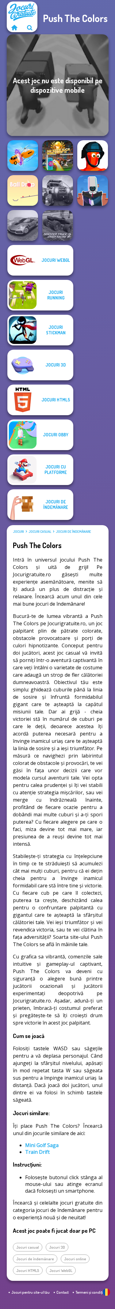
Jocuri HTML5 (27, 1270)
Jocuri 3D (57, 1247)
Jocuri (18, 531)
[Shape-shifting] (22, 155)
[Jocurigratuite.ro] (14, 27)
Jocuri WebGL (60, 1270)
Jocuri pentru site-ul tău (30, 1292)
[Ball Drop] (22, 190)
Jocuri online (75, 1258)
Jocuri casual (40, 531)
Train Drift (37, 1152)
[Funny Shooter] (92, 155)
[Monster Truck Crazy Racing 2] (57, 225)
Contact (62, 1292)
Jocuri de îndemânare (73, 531)
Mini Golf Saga (42, 1145)
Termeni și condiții (89, 1292)
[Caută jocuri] (29, 27)
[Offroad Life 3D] (57, 190)
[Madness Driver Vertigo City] (22, 225)
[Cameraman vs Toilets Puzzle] (92, 190)
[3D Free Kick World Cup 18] (57, 155)
